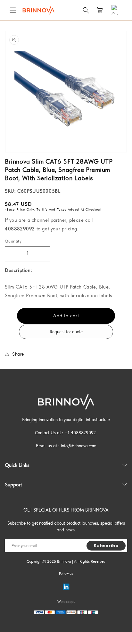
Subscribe (106, 546)
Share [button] (18, 354)
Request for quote (66, 331)
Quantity (13, 241)
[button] (13, 10)
